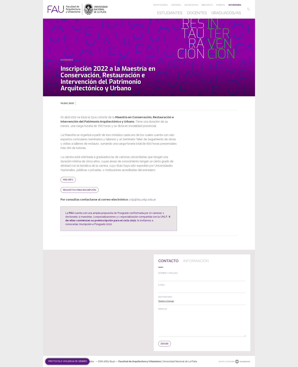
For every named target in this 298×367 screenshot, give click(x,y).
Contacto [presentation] (168, 261)
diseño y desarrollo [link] (226, 361)
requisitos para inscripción (79, 190)
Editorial (176, 5)
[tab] (168, 263)
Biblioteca (207, 5)
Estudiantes (169, 13)
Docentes (197, 13)
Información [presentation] (196, 261)
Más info (68, 179)
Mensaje (162, 309)
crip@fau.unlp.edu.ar (142, 199)
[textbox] (202, 277)
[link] (77, 9)
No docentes (192, 5)
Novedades (234, 5)
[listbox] (202, 301)
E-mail (161, 285)
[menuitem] (171, 13)
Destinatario (165, 297)
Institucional (160, 5)
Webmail (220, 5)
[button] (248, 9)
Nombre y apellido (168, 273)
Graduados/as (226, 13)
